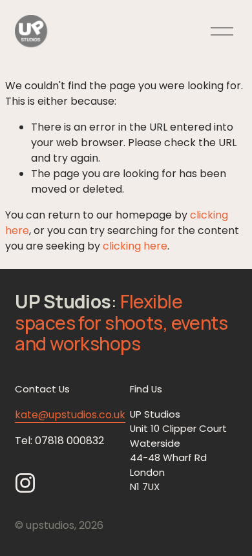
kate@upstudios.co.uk (70, 414)
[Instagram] (25, 483)
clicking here (135, 246)
